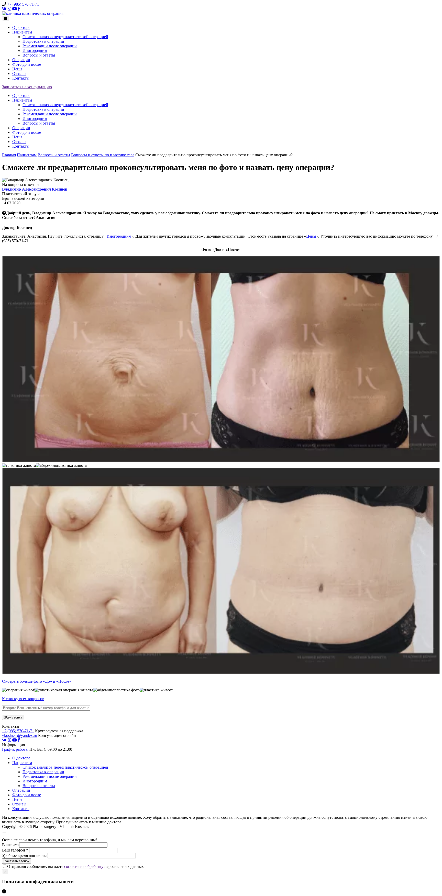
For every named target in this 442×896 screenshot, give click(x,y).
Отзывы (19, 73)
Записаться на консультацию (27, 87)
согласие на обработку (83, 866)
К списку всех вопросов (23, 698)
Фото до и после (26, 64)
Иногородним (35, 50)
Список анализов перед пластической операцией (65, 37)
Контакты (20, 78)
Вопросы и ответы (39, 55)
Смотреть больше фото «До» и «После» (36, 681)
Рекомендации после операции (50, 46)
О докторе (21, 27)
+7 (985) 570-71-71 (23, 4)
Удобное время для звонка (25, 855)
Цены (17, 69)
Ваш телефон (15, 850)
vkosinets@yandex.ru (19, 735)
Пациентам (22, 32)
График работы (15, 749)
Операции (21, 60)
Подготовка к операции (43, 41)
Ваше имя (10, 845)
